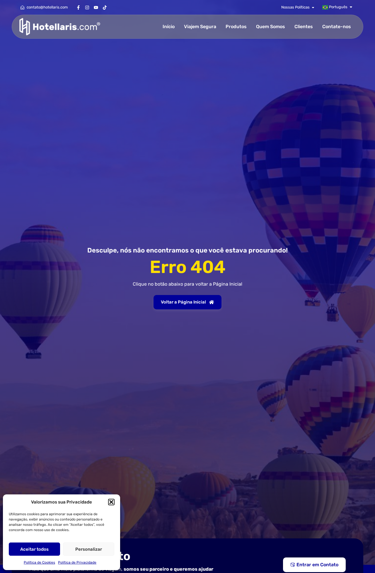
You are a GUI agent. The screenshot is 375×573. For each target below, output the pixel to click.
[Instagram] (87, 7)
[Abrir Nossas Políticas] (313, 7)
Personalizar (88, 549)
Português (337, 7)
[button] (111, 502)
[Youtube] (95, 7)
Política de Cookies (39, 562)
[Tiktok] (104, 7)
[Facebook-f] (78, 7)
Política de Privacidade (77, 562)
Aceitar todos (34, 549)
